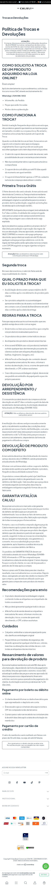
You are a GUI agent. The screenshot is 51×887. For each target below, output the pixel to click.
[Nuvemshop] (25, 865)
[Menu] (16, 883)
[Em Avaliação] (25, 837)
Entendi (44, 874)
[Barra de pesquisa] (25, 883)
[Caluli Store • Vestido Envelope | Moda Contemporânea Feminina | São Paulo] (6, 883)
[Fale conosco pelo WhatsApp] (45, 866)
